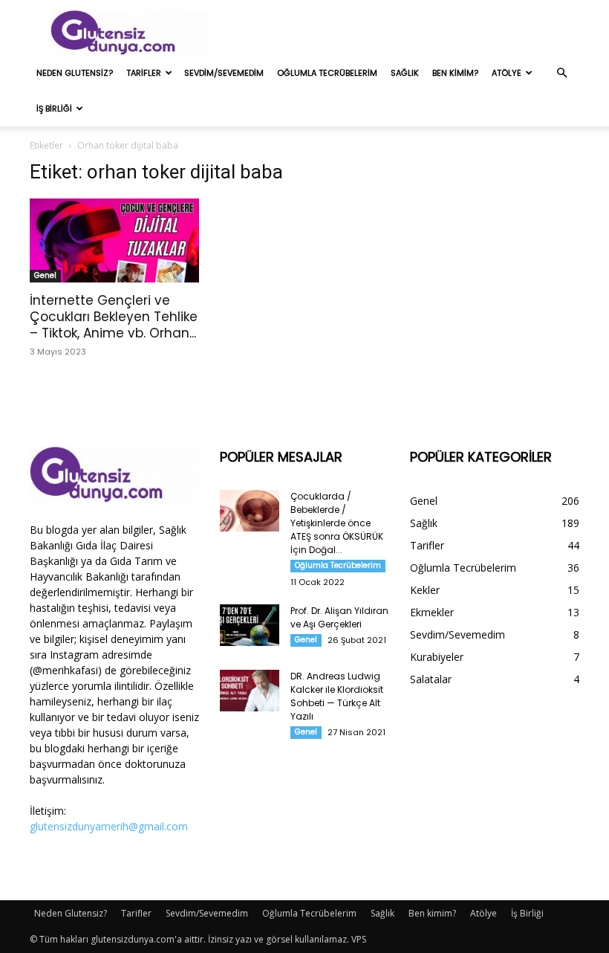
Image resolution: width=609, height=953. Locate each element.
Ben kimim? (455, 73)
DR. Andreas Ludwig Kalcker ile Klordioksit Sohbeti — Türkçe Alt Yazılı (336, 696)
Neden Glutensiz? (74, 73)
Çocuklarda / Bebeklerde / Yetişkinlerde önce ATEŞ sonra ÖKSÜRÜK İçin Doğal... (336, 523)
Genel (45, 275)
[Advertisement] (405, 32)
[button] (561, 73)
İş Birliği (54, 108)
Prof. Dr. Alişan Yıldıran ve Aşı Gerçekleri (339, 617)
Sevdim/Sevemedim (224, 73)
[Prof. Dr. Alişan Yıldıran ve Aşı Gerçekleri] (249, 625)
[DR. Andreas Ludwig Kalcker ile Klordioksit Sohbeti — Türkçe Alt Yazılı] (249, 690)
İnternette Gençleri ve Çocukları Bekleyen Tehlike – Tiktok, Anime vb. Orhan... (114, 316)
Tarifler (143, 73)
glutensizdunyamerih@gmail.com (109, 826)
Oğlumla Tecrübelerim (327, 73)
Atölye (506, 73)
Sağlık (405, 73)
